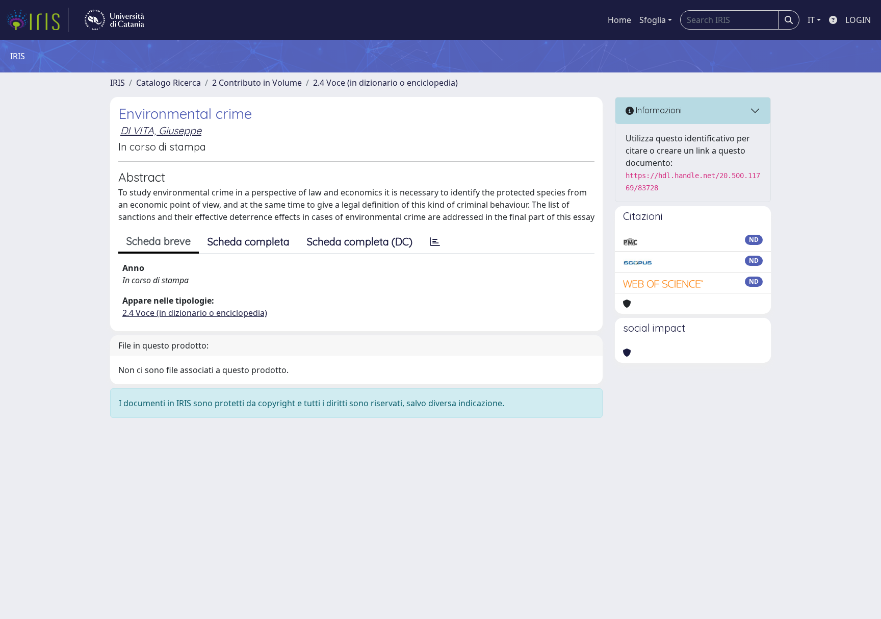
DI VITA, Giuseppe (160, 130)
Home (619, 20)
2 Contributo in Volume (257, 82)
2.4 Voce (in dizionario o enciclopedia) (385, 82)
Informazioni (658, 110)
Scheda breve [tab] (158, 241)
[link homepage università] (114, 20)
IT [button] (811, 20)
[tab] (435, 242)
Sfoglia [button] (652, 20)
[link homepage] (37, 20)
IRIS (117, 82)
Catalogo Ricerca (168, 82)
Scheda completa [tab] (249, 241)
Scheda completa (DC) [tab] (359, 241)
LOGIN (858, 20)
